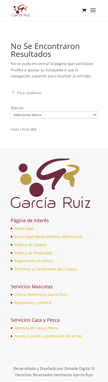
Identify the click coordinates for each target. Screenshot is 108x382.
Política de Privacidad (33, 252)
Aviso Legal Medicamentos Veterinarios (48, 236)
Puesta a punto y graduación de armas (48, 336)
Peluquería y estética (32, 302)
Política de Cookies (30, 244)
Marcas (17, 107)
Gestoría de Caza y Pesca (36, 327)
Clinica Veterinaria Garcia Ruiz (41, 294)
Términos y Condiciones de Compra (45, 268)
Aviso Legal (24, 228)
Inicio (15, 129)
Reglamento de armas (33, 260)
